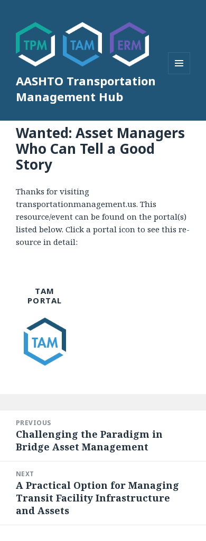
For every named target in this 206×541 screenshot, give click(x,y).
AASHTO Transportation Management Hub (86, 88)
